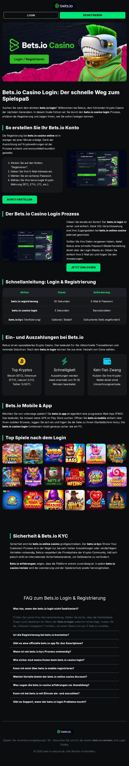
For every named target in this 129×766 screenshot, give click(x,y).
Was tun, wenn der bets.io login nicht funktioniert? (46, 608)
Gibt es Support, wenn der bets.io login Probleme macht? (49, 701)
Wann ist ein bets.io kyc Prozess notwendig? (42, 651)
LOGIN (31, 15)
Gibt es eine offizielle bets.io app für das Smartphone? (48, 643)
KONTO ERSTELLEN (19, 199)
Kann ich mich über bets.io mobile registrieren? (43, 668)
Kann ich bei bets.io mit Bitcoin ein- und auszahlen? (46, 693)
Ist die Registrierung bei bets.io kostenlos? (41, 634)
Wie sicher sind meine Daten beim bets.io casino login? (48, 660)
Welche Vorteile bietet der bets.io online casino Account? (50, 676)
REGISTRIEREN (92, 15)
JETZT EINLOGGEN (83, 267)
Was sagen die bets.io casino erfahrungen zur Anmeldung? (51, 685)
